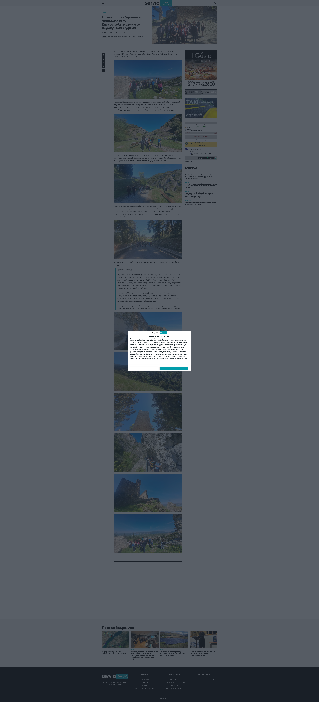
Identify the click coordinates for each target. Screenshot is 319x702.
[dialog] (159, 351)
